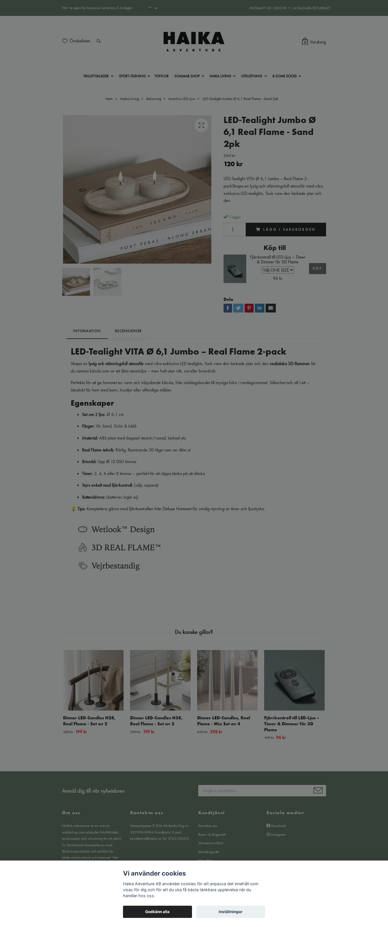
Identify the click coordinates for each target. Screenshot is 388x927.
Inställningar (231, 911)
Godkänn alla (157, 911)
